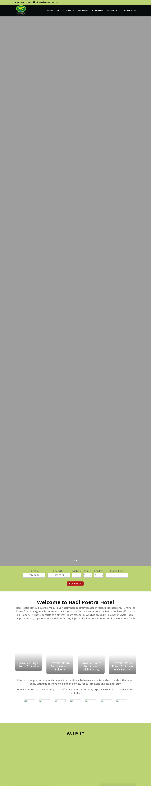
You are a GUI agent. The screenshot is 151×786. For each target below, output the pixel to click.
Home (50, 10)
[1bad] (29, 701)
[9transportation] (121, 701)
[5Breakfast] (90, 701)
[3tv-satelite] (60, 701)
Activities (97, 10)
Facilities (83, 10)
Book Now (130, 10)
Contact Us (113, 10)
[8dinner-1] (106, 701)
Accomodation (65, 10)
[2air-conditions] (44, 701)
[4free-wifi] (75, 701)
